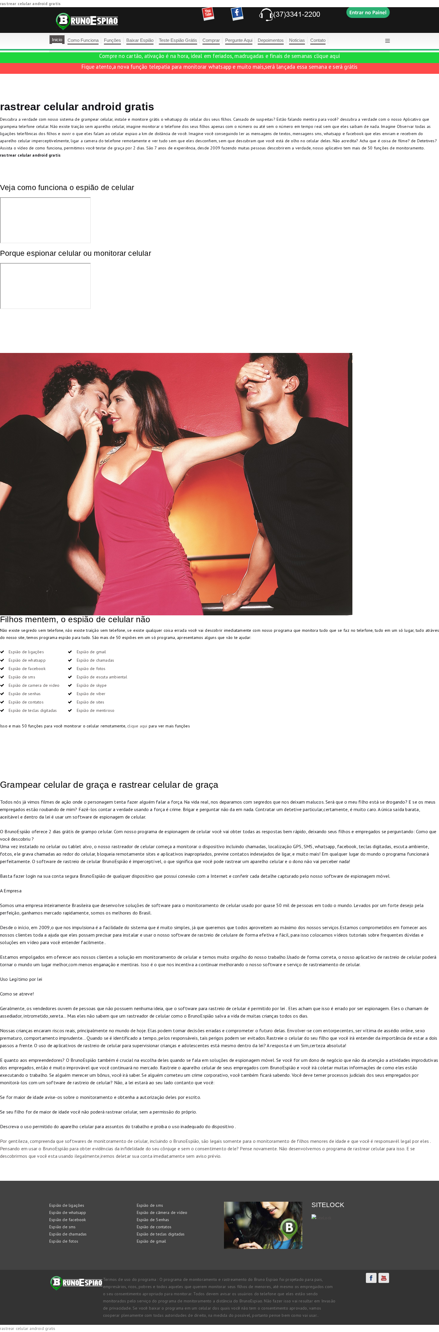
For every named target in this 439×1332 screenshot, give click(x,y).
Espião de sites (91, 702)
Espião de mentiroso (96, 710)
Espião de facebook (27, 668)
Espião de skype (92, 685)
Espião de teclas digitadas (33, 710)
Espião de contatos (26, 702)
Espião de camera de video (34, 685)
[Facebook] (371, 1278)
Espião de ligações (26, 651)
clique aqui (327, 55)
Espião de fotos (91, 668)
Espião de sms (22, 677)
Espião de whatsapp (27, 660)
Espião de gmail (91, 651)
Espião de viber (91, 693)
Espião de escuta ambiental (102, 677)
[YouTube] (383, 1278)
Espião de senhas (25, 693)
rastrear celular (369, 1148)
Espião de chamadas (95, 660)
